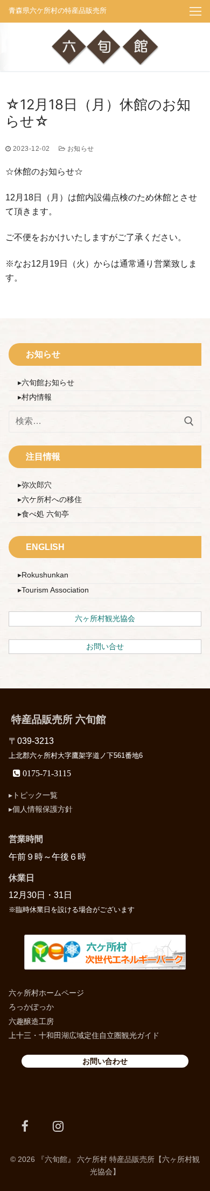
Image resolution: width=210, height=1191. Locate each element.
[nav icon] (195, 11)
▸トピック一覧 (33, 795)
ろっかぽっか (31, 1006)
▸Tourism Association (53, 590)
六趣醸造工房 (31, 1021)
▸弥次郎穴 (35, 484)
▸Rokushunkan (43, 574)
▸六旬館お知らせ (46, 382)
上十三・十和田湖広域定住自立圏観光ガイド (84, 1035)
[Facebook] (25, 1126)
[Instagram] (58, 1126)
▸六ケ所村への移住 (50, 499)
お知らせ (79, 148)
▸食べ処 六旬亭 (43, 514)
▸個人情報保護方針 (41, 809)
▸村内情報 (35, 397)
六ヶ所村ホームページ (46, 992)
